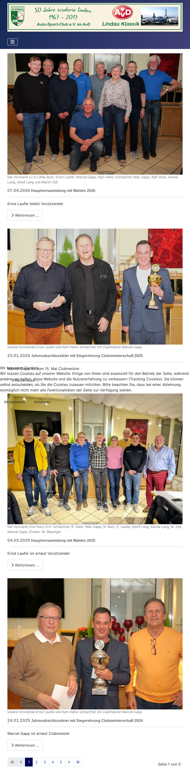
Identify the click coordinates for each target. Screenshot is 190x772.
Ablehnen (42, 402)
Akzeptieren (14, 402)
